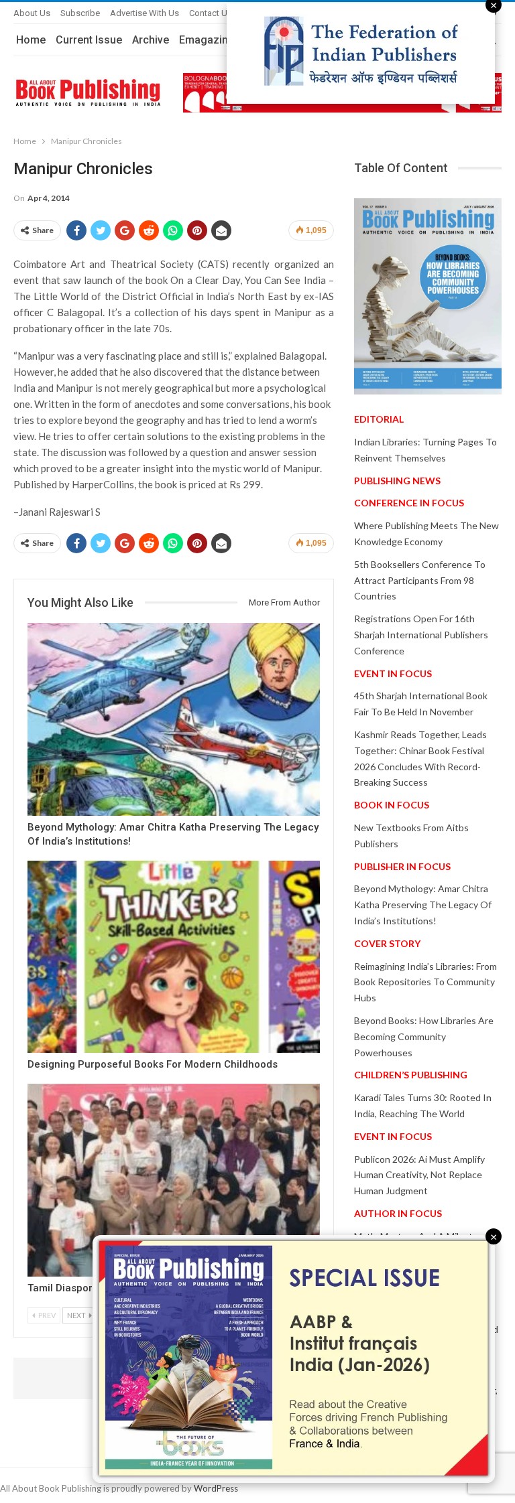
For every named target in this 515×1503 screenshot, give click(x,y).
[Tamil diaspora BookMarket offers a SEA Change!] (173, 1180)
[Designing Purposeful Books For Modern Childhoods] (173, 957)
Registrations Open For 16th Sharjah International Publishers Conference (421, 634)
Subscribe (80, 13)
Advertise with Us (144, 13)
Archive (150, 39)
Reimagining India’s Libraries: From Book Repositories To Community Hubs (425, 982)
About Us (31, 13)
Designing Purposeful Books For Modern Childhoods (152, 1064)
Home (31, 39)
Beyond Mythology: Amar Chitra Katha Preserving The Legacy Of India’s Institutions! (423, 904)
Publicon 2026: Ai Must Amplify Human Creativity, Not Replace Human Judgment (419, 1175)
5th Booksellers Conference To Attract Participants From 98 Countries (419, 580)
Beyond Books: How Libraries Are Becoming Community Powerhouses (424, 1036)
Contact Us (210, 13)
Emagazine (206, 39)
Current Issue (89, 39)
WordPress (216, 1488)
